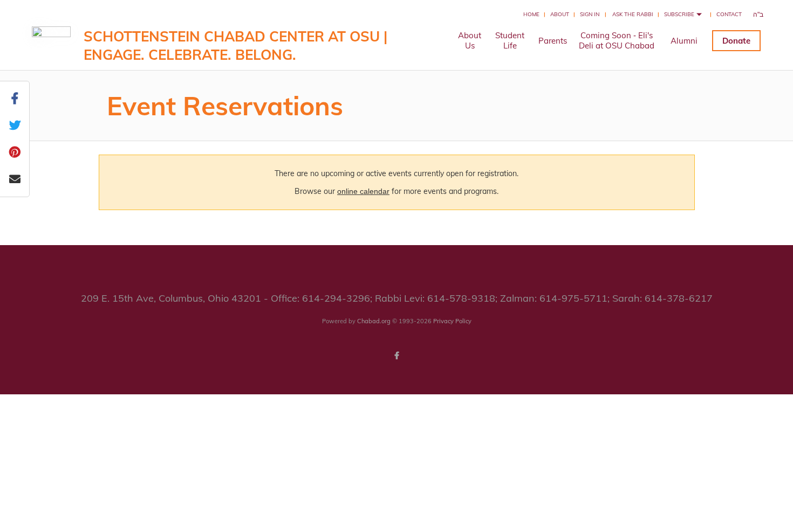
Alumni (684, 41)
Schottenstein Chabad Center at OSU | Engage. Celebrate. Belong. (235, 45)
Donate (736, 41)
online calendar (363, 191)
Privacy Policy (452, 321)
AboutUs (469, 40)
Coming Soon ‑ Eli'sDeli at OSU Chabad (616, 40)
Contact (729, 14)
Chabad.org (374, 321)
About (559, 14)
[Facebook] (396, 355)
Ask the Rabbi (632, 14)
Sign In (589, 14)
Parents (552, 41)
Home (531, 14)
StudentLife (509, 40)
